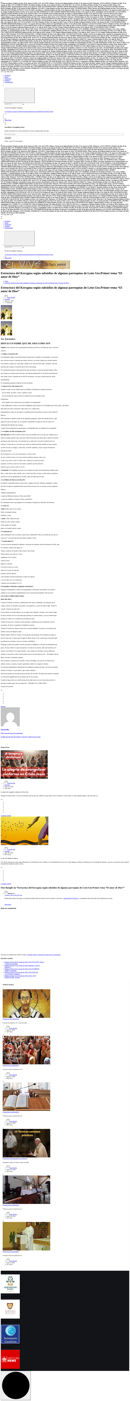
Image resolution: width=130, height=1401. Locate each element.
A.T (18, 111)
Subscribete (8, 120)
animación (28, 111)
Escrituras (7, 75)
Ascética (46, 111)
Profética (7, 80)
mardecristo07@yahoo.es (71, 898)
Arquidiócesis (40, 111)
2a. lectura (13, 111)
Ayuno (51, 111)
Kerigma (7, 299)
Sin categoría (23, 1158)
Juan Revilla (11, 297)
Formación (8, 79)
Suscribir (7, 138)
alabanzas (22, 111)
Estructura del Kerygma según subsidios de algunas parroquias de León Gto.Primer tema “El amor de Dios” (37, 283)
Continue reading (6, 815)
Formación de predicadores (11, 1019)
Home (6, 281)
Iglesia (6, 77)
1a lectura (7, 111)
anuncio (33, 111)
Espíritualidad (9, 82)
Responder (8, 904)
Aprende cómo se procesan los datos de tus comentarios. (44, 954)
